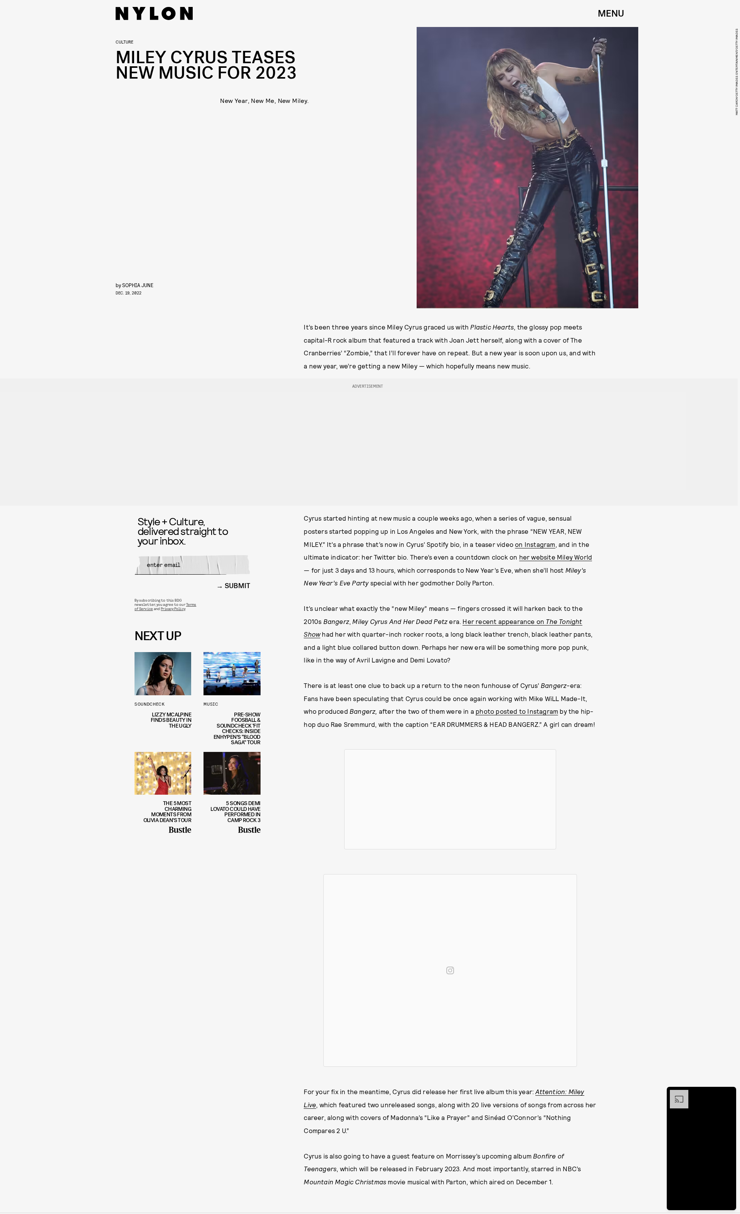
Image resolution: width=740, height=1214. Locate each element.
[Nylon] (154, 13)
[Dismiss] (728, 1093)
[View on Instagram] (450, 970)
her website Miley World (555, 557)
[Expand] (675, 1093)
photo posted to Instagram (517, 711)
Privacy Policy (173, 608)
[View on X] (450, 799)
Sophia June (137, 285)
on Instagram (535, 544)
